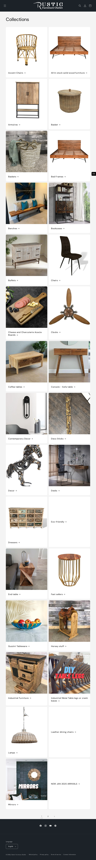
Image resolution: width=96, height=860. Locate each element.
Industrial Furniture (18, 698)
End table (13, 594)
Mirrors (12, 804)
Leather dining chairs (62, 732)
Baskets (12, 176)
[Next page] (54, 816)
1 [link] (41, 816)
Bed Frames (57, 176)
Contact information (69, 854)
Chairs (54, 280)
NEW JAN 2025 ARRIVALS (64, 784)
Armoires (13, 124)
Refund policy (33, 854)
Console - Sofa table (62, 387)
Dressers (12, 542)
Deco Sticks (57, 438)
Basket (54, 124)
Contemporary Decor (19, 438)
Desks (54, 490)
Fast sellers (57, 594)
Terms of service (56, 854)
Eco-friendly (57, 521)
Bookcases (56, 228)
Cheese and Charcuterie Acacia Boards (25, 333)
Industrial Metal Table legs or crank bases (69, 699)
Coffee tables (15, 387)
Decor (11, 490)
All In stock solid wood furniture (68, 73)
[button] (4, 5)
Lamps (11, 752)
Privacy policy (44, 854)
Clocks (54, 332)
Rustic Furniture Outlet (19, 855)
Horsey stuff (57, 646)
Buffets (12, 280)
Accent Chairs (15, 73)
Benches (12, 228)
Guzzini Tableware (17, 646)
